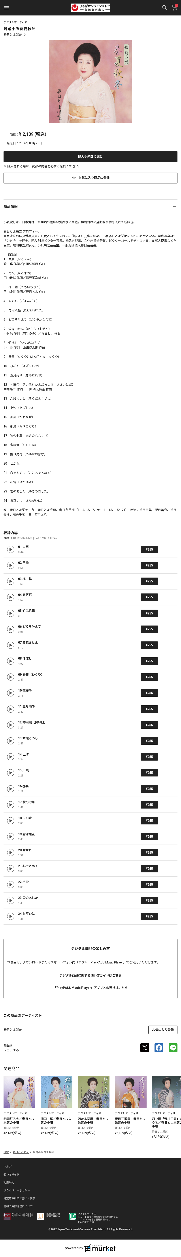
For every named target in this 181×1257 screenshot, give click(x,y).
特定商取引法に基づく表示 (19, 1198)
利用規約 (9, 1182)
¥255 (149, 549)
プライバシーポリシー (17, 1190)
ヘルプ (7, 1166)
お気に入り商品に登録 (93, 177)
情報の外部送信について (18, 1206)
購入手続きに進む (90, 156)
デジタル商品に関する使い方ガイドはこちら (90, 975)
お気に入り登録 (163, 1030)
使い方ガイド (11, 1174)
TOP (6, 1152)
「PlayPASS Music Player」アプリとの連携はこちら (90, 988)
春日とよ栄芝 (13, 34)
